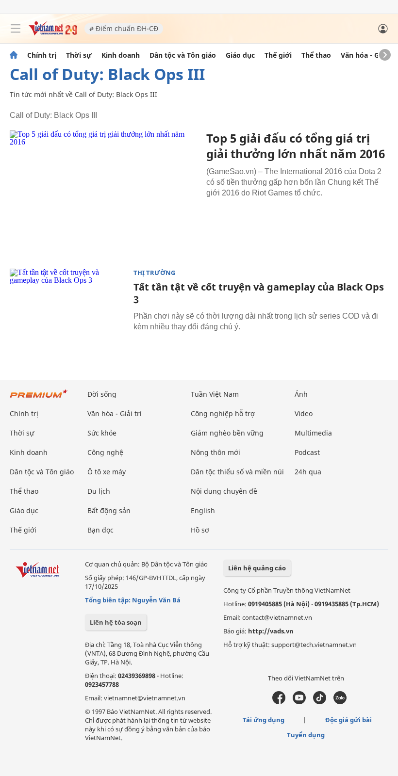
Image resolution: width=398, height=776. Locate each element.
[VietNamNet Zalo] (340, 701)
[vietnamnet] (53, 33)
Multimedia (313, 432)
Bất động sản (109, 510)
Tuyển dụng (306, 734)
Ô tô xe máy (106, 471)
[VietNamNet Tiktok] (319, 701)
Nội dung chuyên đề (224, 491)
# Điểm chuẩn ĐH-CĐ (123, 28)
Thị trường (154, 273)
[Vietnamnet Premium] (39, 398)
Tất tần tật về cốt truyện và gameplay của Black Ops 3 (258, 293)
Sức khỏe (101, 432)
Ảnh (301, 394)
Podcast (307, 452)
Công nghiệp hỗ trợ (223, 413)
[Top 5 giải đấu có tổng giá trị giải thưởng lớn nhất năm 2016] (104, 193)
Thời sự (79, 55)
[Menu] (15, 28)
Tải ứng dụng (263, 719)
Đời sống (101, 394)
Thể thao (316, 55)
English (203, 510)
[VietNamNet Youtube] (299, 701)
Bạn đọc (100, 529)
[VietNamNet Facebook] (278, 701)
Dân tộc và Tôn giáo (182, 55)
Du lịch (98, 491)
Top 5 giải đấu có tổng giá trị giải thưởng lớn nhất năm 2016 (295, 146)
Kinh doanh (120, 55)
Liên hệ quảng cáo (257, 568)
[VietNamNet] (13, 55)
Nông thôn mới (215, 452)
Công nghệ (105, 452)
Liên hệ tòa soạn (116, 622)
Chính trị (41, 55)
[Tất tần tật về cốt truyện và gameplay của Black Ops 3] (68, 307)
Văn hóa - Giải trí (369, 55)
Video (304, 413)
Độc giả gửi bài (348, 719)
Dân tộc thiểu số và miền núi (237, 471)
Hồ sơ (200, 529)
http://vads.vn (271, 631)
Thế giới (278, 55)
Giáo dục (240, 55)
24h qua (308, 471)
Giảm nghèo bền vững (227, 432)
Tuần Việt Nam (215, 394)
